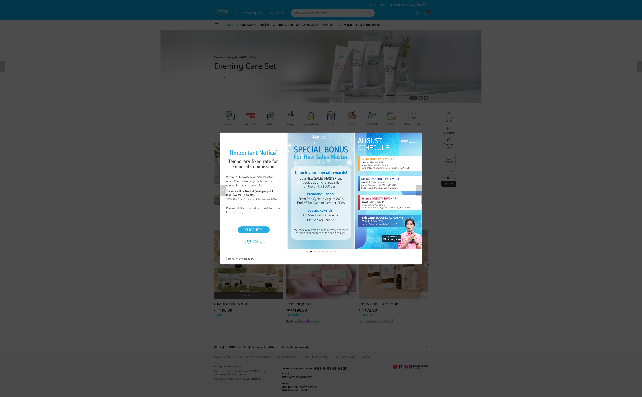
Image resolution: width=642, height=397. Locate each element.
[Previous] (223, 190)
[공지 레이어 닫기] (416, 259)
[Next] (419, 190)
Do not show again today (241, 258)
